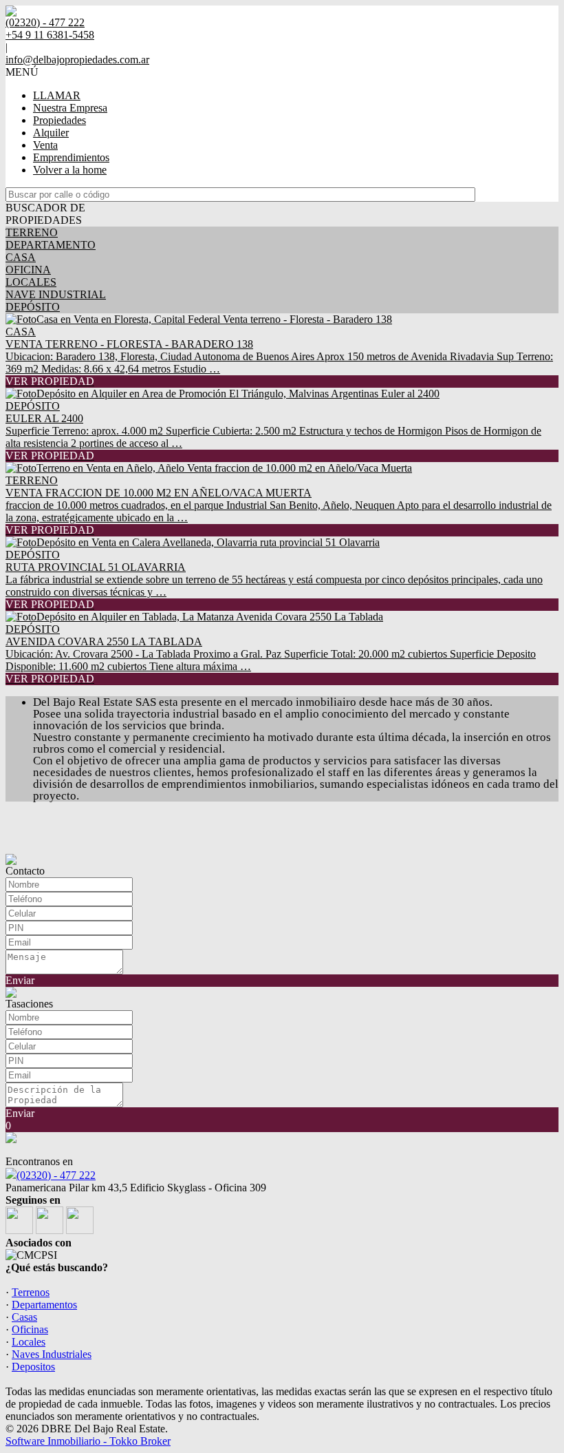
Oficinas (30, 1329)
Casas (24, 1317)
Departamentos (44, 1304)
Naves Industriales (51, 1354)
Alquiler (51, 132)
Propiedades (59, 120)
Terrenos (31, 1292)
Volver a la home (70, 170)
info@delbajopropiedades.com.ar (77, 59)
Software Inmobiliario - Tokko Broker (88, 1441)
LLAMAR (56, 95)
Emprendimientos (71, 157)
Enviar (20, 980)
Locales (28, 1342)
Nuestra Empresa (70, 108)
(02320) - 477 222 (56, 1175)
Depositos (33, 1366)
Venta (45, 145)
